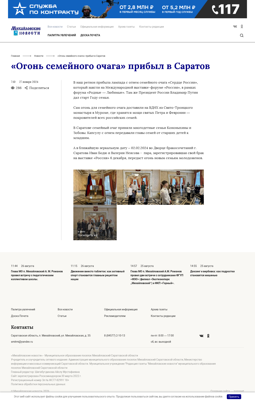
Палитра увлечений (62, 35)
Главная (15, 56)
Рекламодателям (114, 315)
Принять (234, 396)
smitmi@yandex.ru (22, 341)
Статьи (71, 26)
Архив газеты (126, 26)
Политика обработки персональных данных (38, 384)
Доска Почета (90, 35)
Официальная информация (97, 26)
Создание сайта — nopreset (227, 391)
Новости (38, 56)
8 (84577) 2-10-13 (114, 335)
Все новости (65, 309)
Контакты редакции (151, 26)
